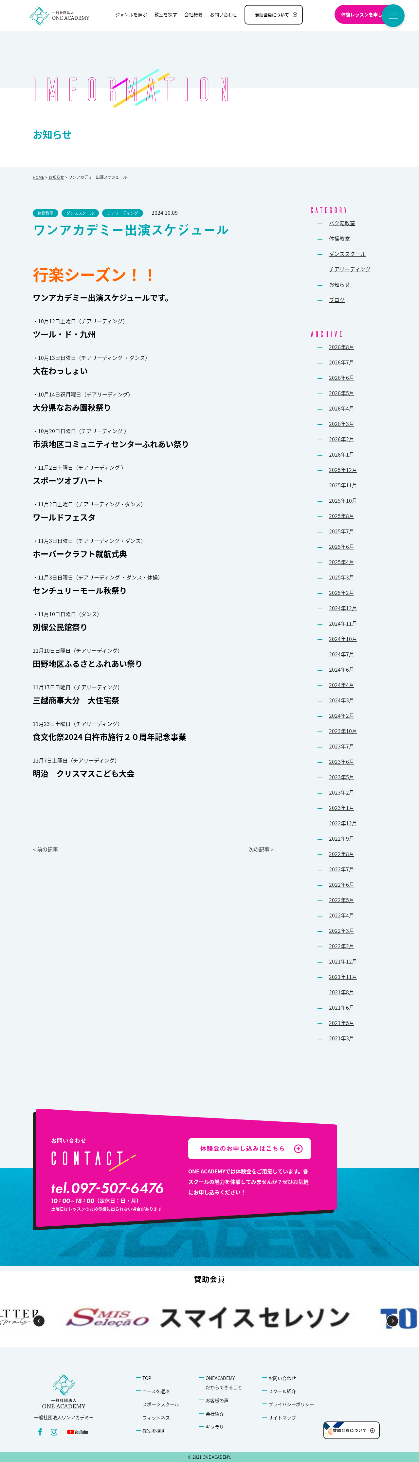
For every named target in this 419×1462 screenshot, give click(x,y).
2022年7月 (341, 869)
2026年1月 (341, 454)
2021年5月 (341, 1023)
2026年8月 (341, 347)
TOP (146, 1378)
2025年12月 (343, 470)
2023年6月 (341, 761)
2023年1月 (341, 808)
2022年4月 (341, 915)
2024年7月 (341, 654)
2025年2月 (341, 593)
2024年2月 (341, 715)
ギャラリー (217, 1426)
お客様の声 (217, 1400)
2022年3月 (341, 930)
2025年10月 (343, 500)
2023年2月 (341, 792)
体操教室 (339, 238)
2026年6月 (341, 377)
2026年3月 (341, 424)
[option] (209, 1318)
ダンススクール (347, 254)
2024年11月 (343, 623)
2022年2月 (341, 946)
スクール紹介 (282, 1391)
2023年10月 (343, 731)
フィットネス (156, 1417)
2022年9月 (341, 838)
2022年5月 (341, 900)
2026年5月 (341, 393)
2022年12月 (343, 823)
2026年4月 (341, 408)
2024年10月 (343, 639)
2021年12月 (343, 961)
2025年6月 (341, 546)
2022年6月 (341, 884)
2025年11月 (343, 485)
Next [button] (392, 1321)
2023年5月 (341, 777)
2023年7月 (341, 746)
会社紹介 (215, 1413)
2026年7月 (341, 362)
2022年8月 (341, 854)
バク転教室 (342, 223)
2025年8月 (341, 516)
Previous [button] (39, 1321)
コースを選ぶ (156, 1391)
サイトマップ (282, 1417)
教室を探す (153, 1430)
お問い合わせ (282, 1378)
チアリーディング (350, 269)
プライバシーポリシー (291, 1404)
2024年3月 (341, 700)
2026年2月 (341, 439)
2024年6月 (341, 669)
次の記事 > (261, 849)
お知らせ (56, 177)
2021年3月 (341, 1038)
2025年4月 (341, 562)
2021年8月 (341, 992)
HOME (38, 177)
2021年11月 (343, 977)
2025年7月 (341, 531)
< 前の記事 (45, 849)
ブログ (337, 300)
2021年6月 (341, 1007)
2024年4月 (341, 685)
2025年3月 (341, 577)
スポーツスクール (160, 1404)
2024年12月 (343, 608)
